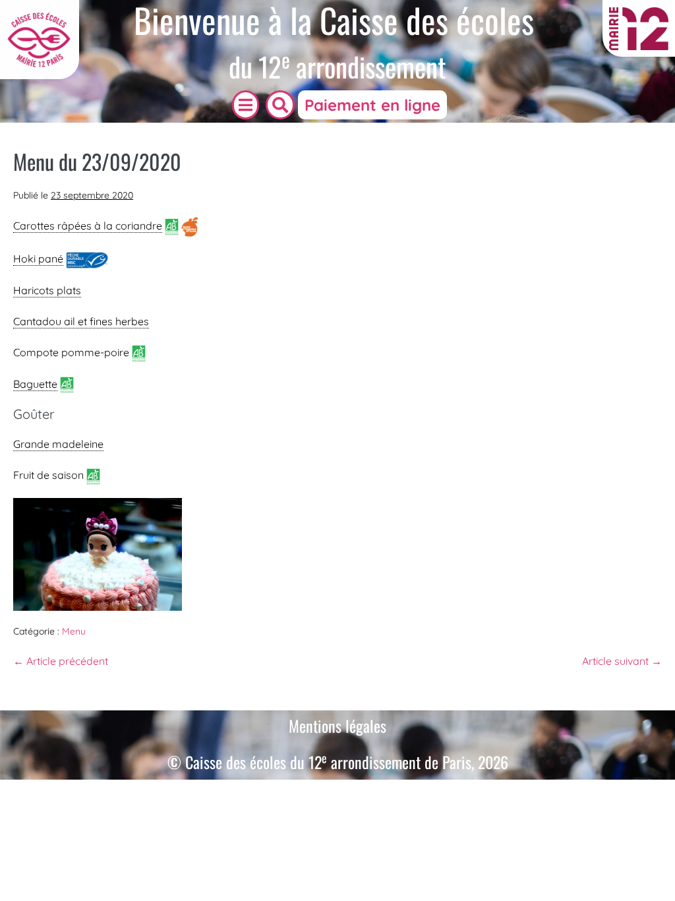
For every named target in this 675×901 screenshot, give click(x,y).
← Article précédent (60, 661)
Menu (74, 631)
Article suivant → (622, 661)
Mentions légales (337, 725)
